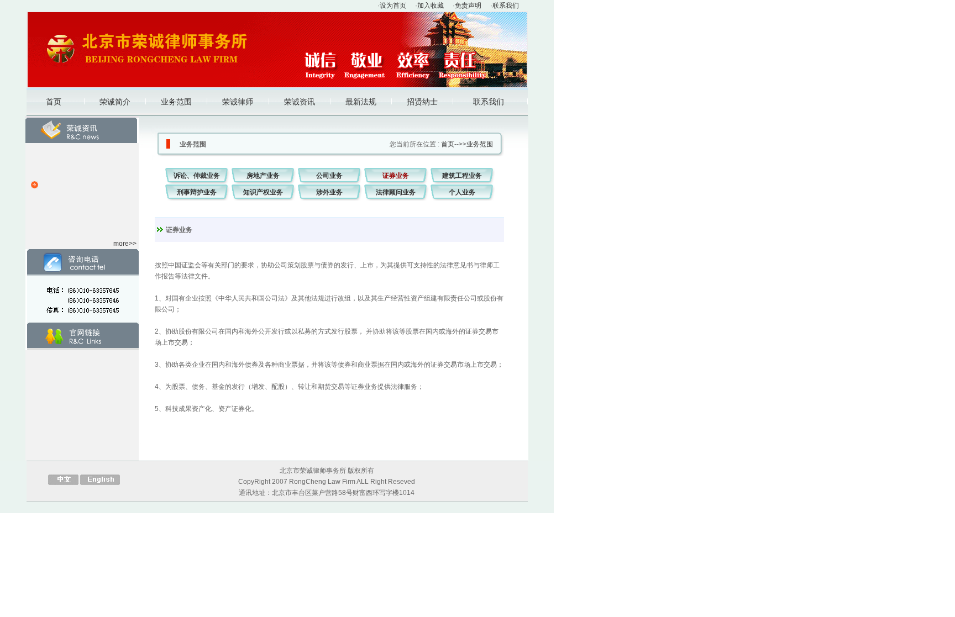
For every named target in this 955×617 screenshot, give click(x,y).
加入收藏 (430, 5)
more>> (125, 243)
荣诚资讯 (299, 101)
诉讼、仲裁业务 (197, 176)
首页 (53, 101)
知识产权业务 (263, 192)
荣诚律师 (237, 101)
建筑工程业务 (462, 176)
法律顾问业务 (396, 192)
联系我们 (505, 5)
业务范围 (176, 101)
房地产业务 (263, 176)
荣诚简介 (114, 101)
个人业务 (462, 192)
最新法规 (360, 101)
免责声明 (468, 5)
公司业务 (329, 176)
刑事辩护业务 (197, 192)
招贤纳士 (422, 101)
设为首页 (393, 5)
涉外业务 (329, 192)
